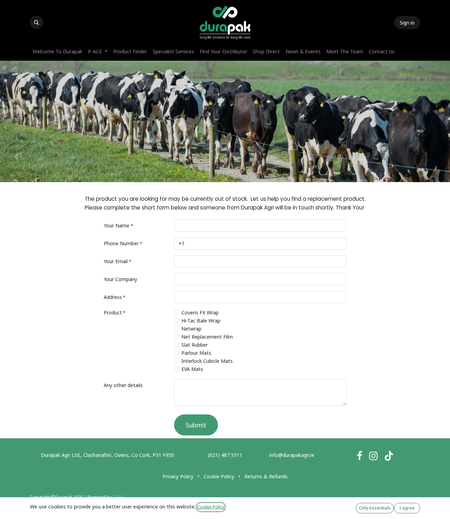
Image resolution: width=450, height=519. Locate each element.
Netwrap (191, 328)
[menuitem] (57, 51)
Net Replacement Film (207, 336)
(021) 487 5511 (225, 455)
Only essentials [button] (375, 508)
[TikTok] (388, 456)
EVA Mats (192, 369)
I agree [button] (407, 508)
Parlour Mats (196, 353)
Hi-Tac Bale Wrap (200, 320)
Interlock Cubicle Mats (207, 361)
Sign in (407, 22)
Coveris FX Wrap (200, 312)
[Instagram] (373, 456)
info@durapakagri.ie (291, 455)
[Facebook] (359, 456)
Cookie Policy (219, 476)
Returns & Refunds (266, 476)
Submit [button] (196, 425)
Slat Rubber (194, 344)
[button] (36, 22)
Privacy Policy (177, 476)
